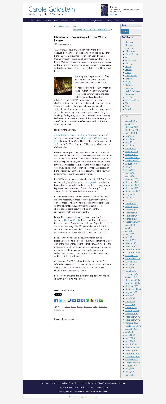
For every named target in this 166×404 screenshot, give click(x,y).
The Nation (130, 97)
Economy (80, 307)
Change (73, 307)
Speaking (64, 383)
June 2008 (130, 335)
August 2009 (131, 292)
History (95, 307)
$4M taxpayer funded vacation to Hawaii (75, 134)
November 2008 (132, 319)
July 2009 (129, 295)
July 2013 (129, 166)
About (48, 383)
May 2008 (130, 338)
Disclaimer (122, 383)
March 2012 (130, 203)
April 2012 (129, 200)
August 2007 (131, 365)
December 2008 (132, 316)
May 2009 (130, 301)
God (127, 57)
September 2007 (132, 362)
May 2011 (129, 234)
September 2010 (132, 258)
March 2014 (130, 148)
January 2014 (131, 154)
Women (128, 106)
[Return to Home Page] (52, 14)
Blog (76, 383)
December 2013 (132, 157)
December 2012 (132, 182)
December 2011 (132, 212)
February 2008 (132, 347)
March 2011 (130, 240)
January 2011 (131, 246)
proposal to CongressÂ (86, 182)
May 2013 (129, 172)
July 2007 (129, 368)
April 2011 (129, 237)
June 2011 (129, 231)
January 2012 (131, 209)
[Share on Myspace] (83, 301)
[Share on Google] (79, 301)
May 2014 (129, 142)
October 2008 (131, 322)
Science (129, 87)
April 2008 (130, 341)
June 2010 (130, 267)
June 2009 (130, 298)
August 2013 (131, 163)
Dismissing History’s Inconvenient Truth (91, 29)
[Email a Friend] (65, 301)
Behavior (67, 307)
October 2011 (131, 218)
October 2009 (131, 286)
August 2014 (131, 133)
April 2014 (130, 145)
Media (128, 72)
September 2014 (133, 129)
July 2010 (129, 264)
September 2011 (132, 221)
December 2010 (132, 249)
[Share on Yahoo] (92, 301)
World (128, 109)
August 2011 (131, 224)
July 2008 (129, 332)
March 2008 (131, 344)
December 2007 (132, 353)
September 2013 (132, 160)
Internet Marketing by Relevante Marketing (83, 397)
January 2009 (131, 313)
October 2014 (131, 126)
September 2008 (133, 325)
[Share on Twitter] (61, 301)
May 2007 (129, 374)
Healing (128, 63)
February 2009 (132, 310)
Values (61, 310)
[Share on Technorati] (101, 301)
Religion (129, 84)
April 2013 (129, 175)
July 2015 (129, 123)
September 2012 (132, 191)
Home (42, 383)
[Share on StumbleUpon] (88, 301)
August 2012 (131, 194)
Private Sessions (104, 383)
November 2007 (132, 356)
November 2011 (132, 215)
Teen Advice (92, 383)
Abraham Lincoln (72, 220)
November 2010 (132, 252)
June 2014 (130, 139)
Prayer (128, 81)
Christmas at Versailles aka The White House (80, 38)
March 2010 (130, 270)
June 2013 (130, 169)
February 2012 (131, 206)
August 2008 (131, 328)
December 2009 (132, 279)
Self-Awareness (132, 90)
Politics (101, 307)
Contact (114, 383)
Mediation (55, 383)
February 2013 (131, 179)
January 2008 (131, 350)
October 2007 (131, 359)
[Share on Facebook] (56, 301)
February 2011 (131, 243)
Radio (71, 383)
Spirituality (130, 93)
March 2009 (131, 307)
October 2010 (131, 255)
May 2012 (129, 197)
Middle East (131, 75)
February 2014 (131, 151)
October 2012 (131, 188)
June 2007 (130, 371)
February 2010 (131, 273)
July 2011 (129, 227)
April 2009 (130, 304)
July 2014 (129, 136)
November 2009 (132, 282)
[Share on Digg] (74, 301)
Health (128, 66)
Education (130, 51)
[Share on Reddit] (97, 301)
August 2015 (131, 120)
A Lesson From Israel (66, 26)
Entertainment (132, 54)
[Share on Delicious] (70, 301)
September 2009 (133, 289)
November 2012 (132, 185)
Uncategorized (132, 100)
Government (88, 307)
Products (83, 383)
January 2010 (131, 276)
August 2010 (131, 261)
